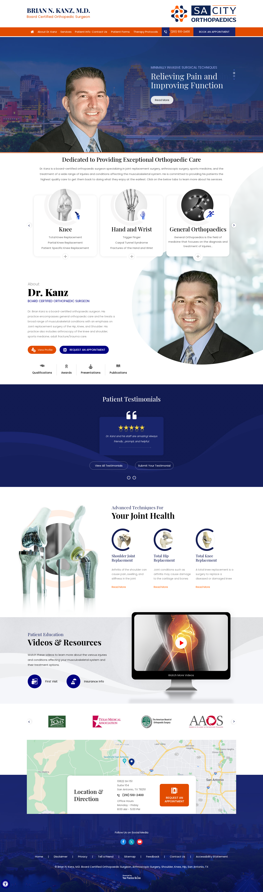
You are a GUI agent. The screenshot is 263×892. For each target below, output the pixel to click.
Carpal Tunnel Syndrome (131, 242)
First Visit (51, 681)
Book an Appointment (214, 32)
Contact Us (99, 32)
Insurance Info (94, 681)
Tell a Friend (105, 856)
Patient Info (83, 32)
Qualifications (42, 373)
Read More (146, 100)
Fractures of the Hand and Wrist (131, 248)
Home (32, 32)
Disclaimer (60, 856)
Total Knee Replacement (65, 237)
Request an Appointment (87, 350)
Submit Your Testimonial (154, 465)
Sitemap (130, 856)
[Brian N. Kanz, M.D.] (58, 13)
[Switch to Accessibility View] (5, 883)
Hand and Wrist (131, 229)
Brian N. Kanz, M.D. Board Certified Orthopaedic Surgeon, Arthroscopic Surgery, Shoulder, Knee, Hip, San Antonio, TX (133, 867)
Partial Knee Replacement (65, 242)
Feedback (152, 856)
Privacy (82, 856)
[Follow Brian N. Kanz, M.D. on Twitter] (131, 842)
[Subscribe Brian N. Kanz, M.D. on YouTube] (140, 842)
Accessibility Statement (212, 856)
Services (66, 32)
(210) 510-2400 (180, 31)
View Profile (45, 350)
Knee (65, 229)
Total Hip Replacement (164, 557)
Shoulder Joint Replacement (123, 557)
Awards (66, 373)
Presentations (91, 373)
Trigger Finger (132, 237)
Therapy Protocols (145, 32)
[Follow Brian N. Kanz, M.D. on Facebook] (123, 842)
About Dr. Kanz (47, 32)
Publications (118, 373)
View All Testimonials (109, 465)
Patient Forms (120, 32)
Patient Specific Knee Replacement (65, 248)
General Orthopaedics (198, 229)
